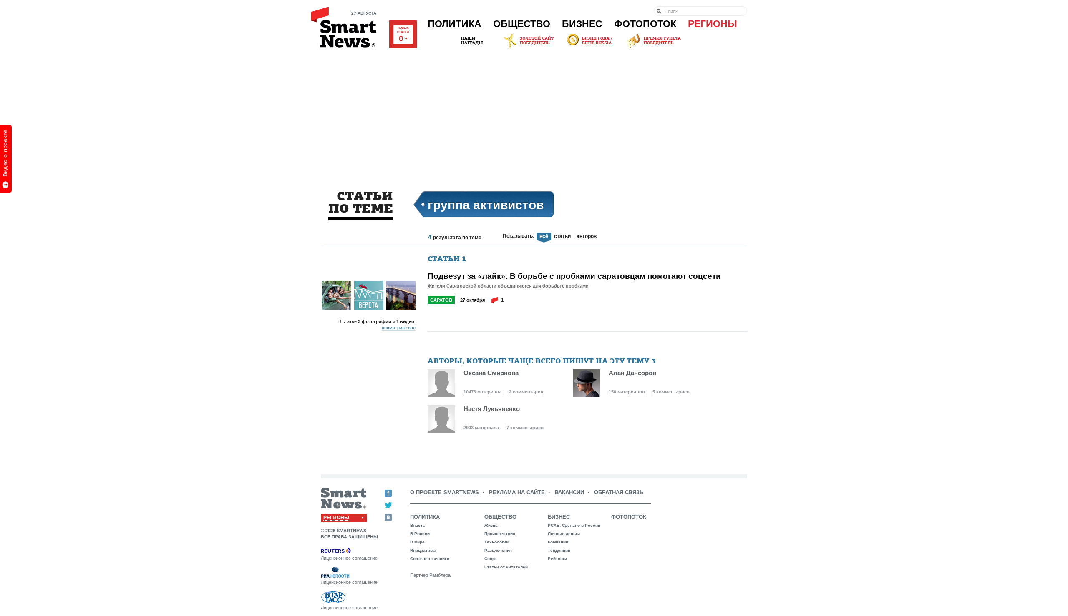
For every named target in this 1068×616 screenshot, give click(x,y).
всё (543, 236)
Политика (454, 23)
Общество (521, 23)
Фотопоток (645, 23)
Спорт (490, 558)
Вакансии (569, 492)
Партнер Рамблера (430, 575)
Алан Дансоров (632, 372)
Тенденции (559, 550)
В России (420, 533)
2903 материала (481, 427)
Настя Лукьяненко (491, 408)
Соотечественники (429, 558)
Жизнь (491, 525)
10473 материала (482, 391)
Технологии (496, 542)
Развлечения (498, 550)
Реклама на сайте (517, 492)
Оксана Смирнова (491, 372)
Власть (417, 525)
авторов (587, 236)
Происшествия (499, 533)
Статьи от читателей (506, 567)
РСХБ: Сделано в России (574, 525)
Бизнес (582, 23)
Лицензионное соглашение (349, 558)
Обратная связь (618, 492)
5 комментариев (671, 391)
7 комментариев (525, 427)
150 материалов (627, 391)
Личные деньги (564, 533)
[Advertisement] (534, 112)
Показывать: (518, 236)
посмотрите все (399, 327)
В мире (417, 542)
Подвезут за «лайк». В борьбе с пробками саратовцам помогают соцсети (574, 275)
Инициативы (423, 550)
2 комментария (526, 391)
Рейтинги (557, 558)
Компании (558, 542)
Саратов (441, 300)
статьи (562, 236)
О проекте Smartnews (444, 492)
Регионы (712, 23)
